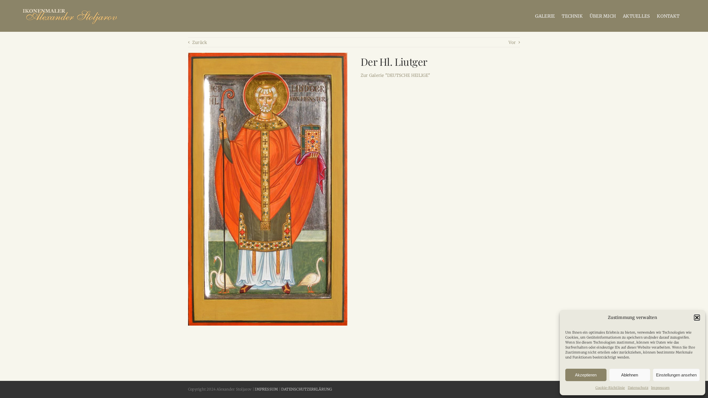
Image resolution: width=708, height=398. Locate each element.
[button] (697, 317)
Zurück (199, 42)
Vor (512, 42)
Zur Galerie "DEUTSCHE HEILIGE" (395, 75)
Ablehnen (629, 375)
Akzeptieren (586, 375)
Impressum (660, 388)
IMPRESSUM (266, 389)
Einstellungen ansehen (676, 375)
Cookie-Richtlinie (610, 388)
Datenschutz (638, 388)
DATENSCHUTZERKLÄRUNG (306, 389)
